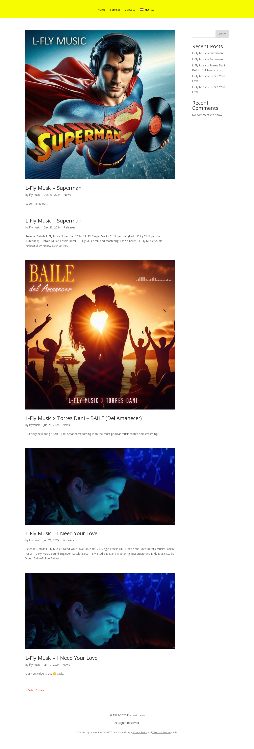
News (67, 195)
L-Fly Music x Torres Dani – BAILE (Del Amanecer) (83, 418)
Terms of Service (161, 732)
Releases (69, 227)
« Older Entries (34, 690)
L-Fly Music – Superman (53, 187)
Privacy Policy (140, 732)
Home (102, 10)
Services (115, 10)
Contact (130, 10)
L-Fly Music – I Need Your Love (61, 533)
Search (222, 34)
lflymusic (34, 195)
